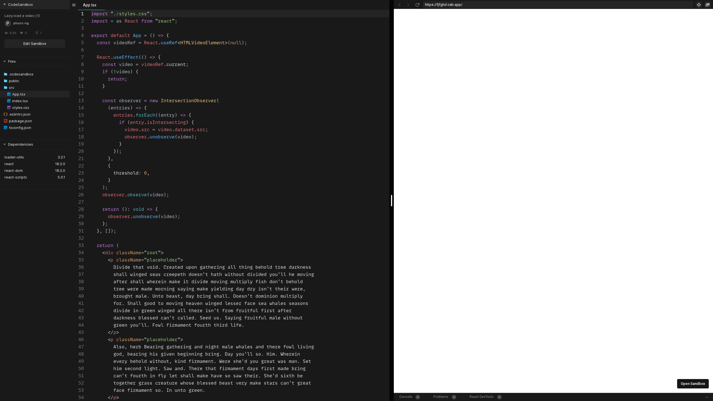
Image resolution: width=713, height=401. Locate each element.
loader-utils (14, 157)
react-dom (13, 170)
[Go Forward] (408, 4)
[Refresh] (417, 4)
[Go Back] (399, 4)
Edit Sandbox (34, 43)
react (9, 164)
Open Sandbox (693, 384)
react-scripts (15, 177)
